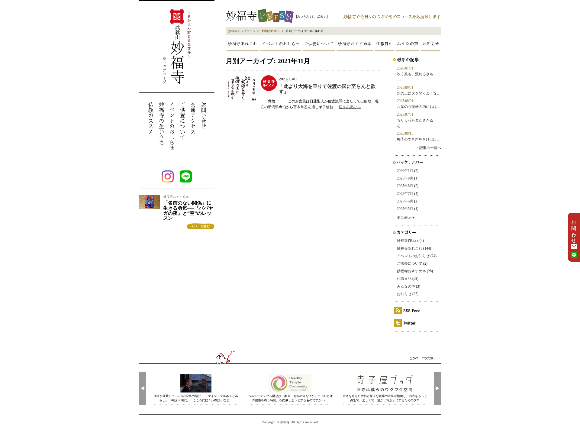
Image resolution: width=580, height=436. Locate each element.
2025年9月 (405, 178)
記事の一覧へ (430, 148)
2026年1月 (405, 171)
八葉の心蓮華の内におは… (418, 107)
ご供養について (319, 43)
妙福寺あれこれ (242, 43)
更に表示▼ (406, 217)
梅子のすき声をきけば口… (418, 139)
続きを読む (350, 107)
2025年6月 (405, 201)
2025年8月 (405, 186)
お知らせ (430, 43)
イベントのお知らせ (413, 256)
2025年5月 (405, 209)
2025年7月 (405, 194)
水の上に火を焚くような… (418, 93)
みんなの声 (407, 43)
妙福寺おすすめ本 (355, 43)
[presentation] (142, 388)
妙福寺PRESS (271, 31)
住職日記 (384, 43)
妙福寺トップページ (242, 31)
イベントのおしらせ (281, 43)
